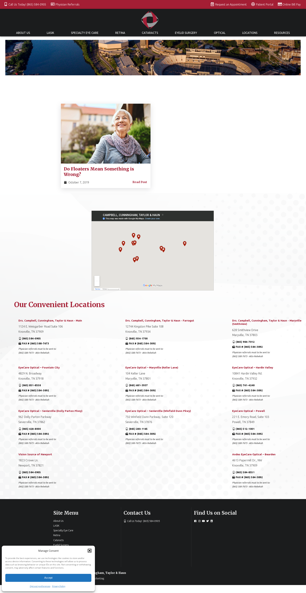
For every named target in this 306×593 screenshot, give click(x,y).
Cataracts (150, 32)
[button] (89, 550)
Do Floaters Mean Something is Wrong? (99, 171)
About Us (23, 32)
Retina (120, 32)
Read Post (139, 182)
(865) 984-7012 (245, 341)
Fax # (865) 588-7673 (35, 343)
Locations (249, 32)
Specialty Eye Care (84, 32)
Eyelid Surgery (186, 32)
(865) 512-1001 (245, 428)
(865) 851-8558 (31, 385)
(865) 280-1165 (138, 428)
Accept (48, 577)
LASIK (50, 32)
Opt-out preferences (40, 586)
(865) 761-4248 (245, 385)
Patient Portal (265, 4)
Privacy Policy (58, 586)
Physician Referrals (67, 4)
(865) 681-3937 (138, 385)
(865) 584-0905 (31, 338)
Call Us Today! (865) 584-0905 (27, 4)
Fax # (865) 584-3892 (142, 343)
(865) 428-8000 (31, 428)
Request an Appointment (231, 4)
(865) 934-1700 (138, 338)
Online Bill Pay (292, 4)
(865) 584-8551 (245, 472)
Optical (219, 32)
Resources (282, 32)
